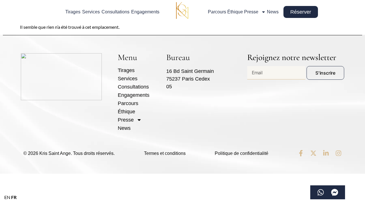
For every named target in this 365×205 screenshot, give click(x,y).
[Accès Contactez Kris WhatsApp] (321, 192)
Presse (251, 11)
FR (14, 197)
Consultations (115, 11)
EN (7, 197)
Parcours (217, 11)
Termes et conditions (165, 153)
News (273, 11)
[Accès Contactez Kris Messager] (335, 192)
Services (91, 11)
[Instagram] (338, 153)
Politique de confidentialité (241, 153)
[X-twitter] (313, 153)
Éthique (235, 11)
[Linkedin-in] (326, 153)
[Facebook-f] (301, 153)
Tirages (72, 11)
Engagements (145, 11)
